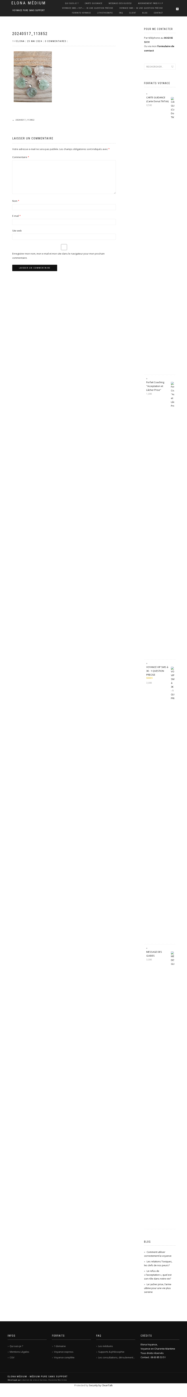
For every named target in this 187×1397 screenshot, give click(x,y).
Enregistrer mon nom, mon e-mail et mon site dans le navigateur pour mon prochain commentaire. (58, 255)
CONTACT (158, 13)
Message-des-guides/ (120, 3)
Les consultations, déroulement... (116, 1357)
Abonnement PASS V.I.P (150, 3)
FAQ (121, 13)
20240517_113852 (30, 33)
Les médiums (105, 1346)
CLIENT (132, 13)
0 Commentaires (55, 41)
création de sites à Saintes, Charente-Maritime (44, 1380)
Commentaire (20, 157)
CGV (12, 1357)
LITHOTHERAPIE (105, 13)
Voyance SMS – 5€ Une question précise (141, 8)
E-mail (16, 215)
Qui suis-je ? (16, 1346)
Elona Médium (28, 3)
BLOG (145, 13)
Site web (17, 230)
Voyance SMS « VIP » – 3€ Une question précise (87, 8)
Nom (15, 201)
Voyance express (63, 1351)
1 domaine (60, 1346)
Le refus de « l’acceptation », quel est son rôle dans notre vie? (157, 1274)
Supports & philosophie (111, 1351)
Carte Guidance (93, 3)
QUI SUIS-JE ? (72, 3)
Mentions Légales (19, 1351)
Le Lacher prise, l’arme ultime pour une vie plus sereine (157, 1288)
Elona (20, 41)
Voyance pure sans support (28, 10)
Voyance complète (64, 1357)
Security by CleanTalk (101, 1385)
